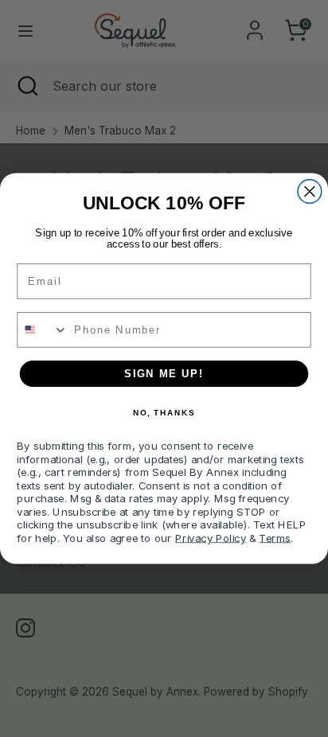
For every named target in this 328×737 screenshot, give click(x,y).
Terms (275, 537)
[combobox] (43, 330)
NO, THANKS (164, 413)
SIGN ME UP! (164, 373)
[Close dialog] (310, 192)
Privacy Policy (210, 537)
